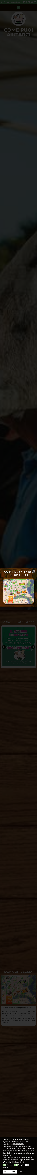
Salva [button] (20, 1171)
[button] (4, 1165)
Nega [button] (5, 1171)
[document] (18, 587)
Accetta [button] (13, 1171)
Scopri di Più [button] (19, 1162)
